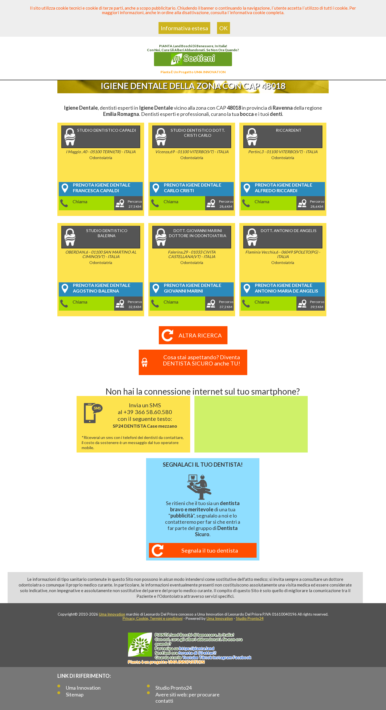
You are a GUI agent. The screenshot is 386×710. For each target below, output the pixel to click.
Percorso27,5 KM (135, 204)
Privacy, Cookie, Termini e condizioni (153, 618)
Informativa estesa (184, 28)
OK (223, 28)
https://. (196, 648)
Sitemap (75, 694)
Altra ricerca (200, 335)
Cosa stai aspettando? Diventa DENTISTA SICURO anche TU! (201, 360)
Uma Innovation (112, 614)
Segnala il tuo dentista (209, 550)
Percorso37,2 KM (226, 304)
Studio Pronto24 (250, 618)
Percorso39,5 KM (317, 304)
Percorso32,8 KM (135, 304)
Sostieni (198, 58)
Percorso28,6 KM (226, 204)
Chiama (80, 201)
